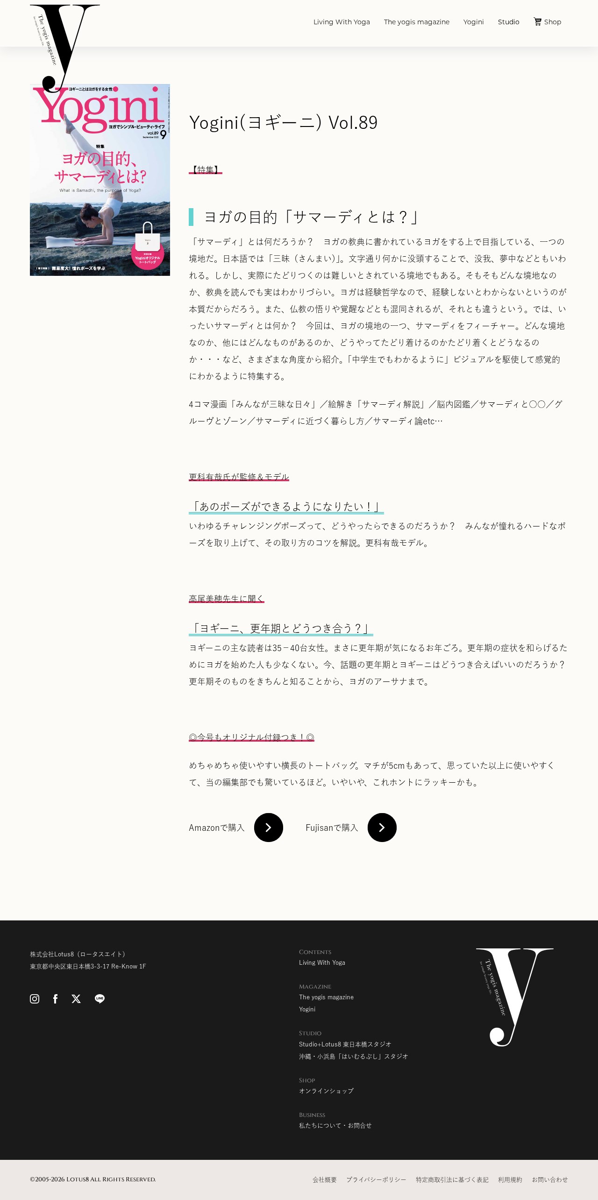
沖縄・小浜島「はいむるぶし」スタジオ (353, 1056)
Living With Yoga (341, 22)
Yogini (473, 22)
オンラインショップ (326, 1091)
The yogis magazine (416, 22)
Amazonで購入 (217, 827)
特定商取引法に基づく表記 (452, 1180)
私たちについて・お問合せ (335, 1126)
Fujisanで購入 (332, 827)
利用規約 (510, 1180)
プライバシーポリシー (376, 1180)
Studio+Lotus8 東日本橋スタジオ (345, 1044)
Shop (552, 22)
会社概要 (325, 1180)
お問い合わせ (550, 1180)
